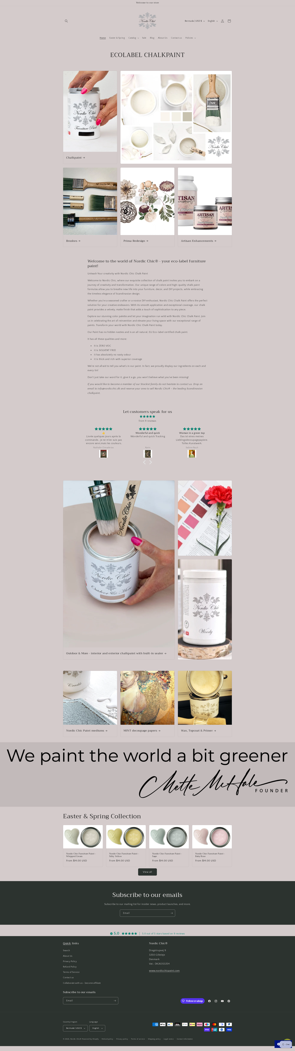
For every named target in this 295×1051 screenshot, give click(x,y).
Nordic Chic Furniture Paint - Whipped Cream (81, 855)
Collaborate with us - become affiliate (82, 983)
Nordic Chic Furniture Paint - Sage (167, 855)
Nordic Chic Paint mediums (85, 730)
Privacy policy (122, 1039)
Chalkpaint (74, 157)
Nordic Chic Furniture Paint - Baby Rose (210, 855)
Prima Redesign (134, 241)
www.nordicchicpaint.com (164, 970)
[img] (147, 416)
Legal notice (169, 1039)
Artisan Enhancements (197, 241)
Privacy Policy (70, 961)
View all (147, 872)
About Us (67, 956)
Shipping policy (154, 1039)
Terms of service (138, 1039)
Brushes (71, 241)
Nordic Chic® (75, 1039)
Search (66, 950)
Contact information (185, 1039)
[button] (66, 21)
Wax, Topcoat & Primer (197, 730)
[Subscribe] (171, 913)
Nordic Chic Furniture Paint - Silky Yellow (124, 855)
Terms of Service (71, 972)
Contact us (68, 977)
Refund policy (107, 1039)
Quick (67, 943)
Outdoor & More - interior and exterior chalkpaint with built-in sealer (114, 653)
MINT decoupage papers (140, 730)
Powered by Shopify (90, 1039)
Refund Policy (70, 967)
